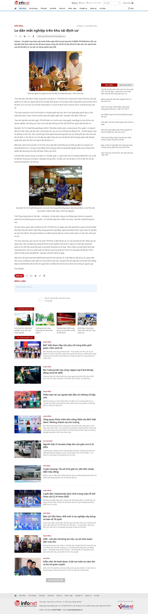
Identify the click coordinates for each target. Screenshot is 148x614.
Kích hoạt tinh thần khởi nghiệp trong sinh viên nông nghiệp (23, 330)
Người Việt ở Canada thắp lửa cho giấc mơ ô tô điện (68, 446)
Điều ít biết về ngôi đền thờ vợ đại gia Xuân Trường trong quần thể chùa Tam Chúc (117, 146)
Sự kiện (103, 8)
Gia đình (53, 8)
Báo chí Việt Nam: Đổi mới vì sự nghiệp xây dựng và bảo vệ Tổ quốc (69, 518)
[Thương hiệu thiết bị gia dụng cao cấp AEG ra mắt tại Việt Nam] (66, 319)
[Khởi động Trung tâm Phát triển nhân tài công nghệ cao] (87, 319)
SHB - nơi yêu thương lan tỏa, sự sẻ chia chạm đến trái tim (67, 540)
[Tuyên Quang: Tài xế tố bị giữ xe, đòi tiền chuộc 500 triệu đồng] (27, 474)
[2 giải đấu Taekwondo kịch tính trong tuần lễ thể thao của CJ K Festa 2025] (27, 498)
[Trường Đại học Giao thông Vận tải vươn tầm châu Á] (45, 319)
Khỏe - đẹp (72, 8)
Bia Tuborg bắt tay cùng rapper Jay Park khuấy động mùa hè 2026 (68, 371)
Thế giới (44, 8)
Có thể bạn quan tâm (25, 309)
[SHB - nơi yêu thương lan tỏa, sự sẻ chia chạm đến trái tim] (27, 544)
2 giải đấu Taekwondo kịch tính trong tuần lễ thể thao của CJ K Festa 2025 (69, 495)
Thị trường (33, 8)
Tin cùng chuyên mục (25, 337)
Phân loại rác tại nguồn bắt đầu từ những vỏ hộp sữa (69, 396)
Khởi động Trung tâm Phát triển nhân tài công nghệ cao (86, 330)
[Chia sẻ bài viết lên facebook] (16, 36)
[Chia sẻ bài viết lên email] (24, 36)
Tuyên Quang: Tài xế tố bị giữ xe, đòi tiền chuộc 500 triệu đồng (68, 470)
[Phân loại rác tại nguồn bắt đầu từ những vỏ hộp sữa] (27, 399)
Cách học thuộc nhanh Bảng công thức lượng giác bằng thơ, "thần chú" (115, 108)
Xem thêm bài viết (55, 580)
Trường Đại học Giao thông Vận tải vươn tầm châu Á (44, 330)
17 (128, 109)
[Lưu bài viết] (33, 36)
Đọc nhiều (109, 85)
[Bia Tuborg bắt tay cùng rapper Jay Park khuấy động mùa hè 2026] (27, 375)
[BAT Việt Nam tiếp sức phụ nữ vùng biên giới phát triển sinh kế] (27, 350)
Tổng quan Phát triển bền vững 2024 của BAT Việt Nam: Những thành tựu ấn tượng (69, 421)
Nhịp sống (47, 342)
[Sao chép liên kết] (29, 36)
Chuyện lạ (83, 8)
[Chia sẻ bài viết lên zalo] (20, 36)
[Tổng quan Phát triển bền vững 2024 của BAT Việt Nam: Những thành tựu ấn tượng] (27, 424)
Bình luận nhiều (125, 85)
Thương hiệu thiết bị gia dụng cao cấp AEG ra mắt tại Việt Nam (66, 330)
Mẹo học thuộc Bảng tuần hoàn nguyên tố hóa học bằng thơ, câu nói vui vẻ (116, 131)
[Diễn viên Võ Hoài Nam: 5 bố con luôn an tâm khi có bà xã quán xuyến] (27, 566)
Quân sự (93, 8)
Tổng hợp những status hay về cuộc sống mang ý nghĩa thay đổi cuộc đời (116, 138)
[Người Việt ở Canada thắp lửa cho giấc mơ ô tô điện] (27, 449)
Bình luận (19, 276)
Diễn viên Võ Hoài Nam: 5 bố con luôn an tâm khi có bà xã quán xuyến (69, 563)
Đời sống (22, 8)
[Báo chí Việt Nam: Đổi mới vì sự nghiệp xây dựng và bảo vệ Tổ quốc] (27, 521)
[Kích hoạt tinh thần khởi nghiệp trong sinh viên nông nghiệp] (23, 319)
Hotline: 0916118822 (95, 3)
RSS (132, 8)
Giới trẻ (62, 8)
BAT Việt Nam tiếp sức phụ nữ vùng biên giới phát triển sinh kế (67, 346)
